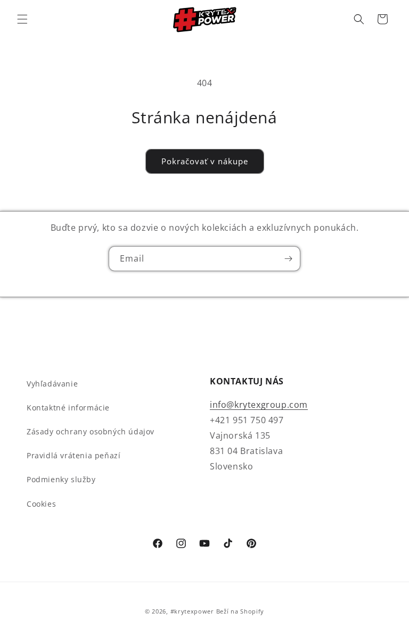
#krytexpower (192, 611)
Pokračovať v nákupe (204, 161)
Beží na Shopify (240, 611)
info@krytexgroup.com (259, 404)
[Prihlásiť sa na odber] (288, 258)
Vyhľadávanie (52, 384)
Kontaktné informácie (68, 407)
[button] (22, 19)
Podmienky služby (61, 479)
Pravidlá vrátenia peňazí (73, 455)
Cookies (41, 504)
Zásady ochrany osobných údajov (90, 431)
